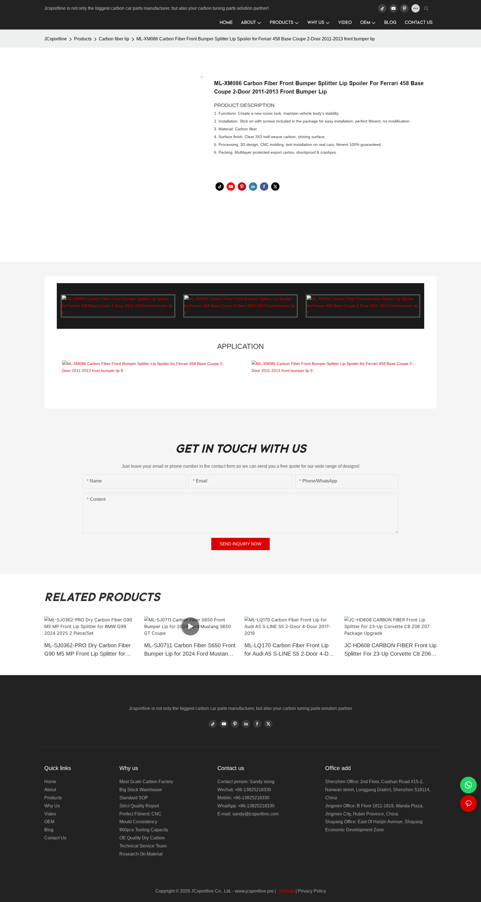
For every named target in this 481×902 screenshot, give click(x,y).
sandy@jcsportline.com (255, 814)
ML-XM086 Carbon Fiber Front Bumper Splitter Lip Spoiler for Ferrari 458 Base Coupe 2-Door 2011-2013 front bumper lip (255, 38)
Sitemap (286, 891)
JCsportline (55, 38)
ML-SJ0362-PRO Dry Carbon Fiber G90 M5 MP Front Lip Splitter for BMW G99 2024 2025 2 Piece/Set (87, 650)
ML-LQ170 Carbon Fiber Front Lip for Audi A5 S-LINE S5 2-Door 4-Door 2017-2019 (290, 650)
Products (83, 38)
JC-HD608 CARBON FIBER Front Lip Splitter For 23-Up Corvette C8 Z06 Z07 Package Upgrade (390, 650)
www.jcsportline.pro (254, 891)
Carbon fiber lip (114, 38)
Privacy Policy (312, 891)
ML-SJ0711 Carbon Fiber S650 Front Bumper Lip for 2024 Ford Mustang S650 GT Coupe (189, 650)
